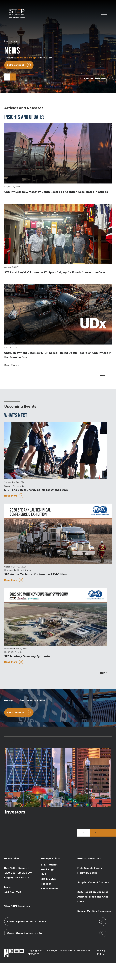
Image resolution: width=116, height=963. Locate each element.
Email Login (48, 869)
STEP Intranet (49, 864)
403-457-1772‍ (12, 892)
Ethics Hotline (49, 888)
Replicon (46, 883)
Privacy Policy (101, 952)
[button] (104, 13)
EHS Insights (48, 879)
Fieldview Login (87, 873)
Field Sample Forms (89, 868)
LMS (43, 874)
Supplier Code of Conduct (93, 882)
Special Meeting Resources (94, 911)
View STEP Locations (17, 906)
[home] (17, 13)
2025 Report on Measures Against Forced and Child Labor (93, 897)
